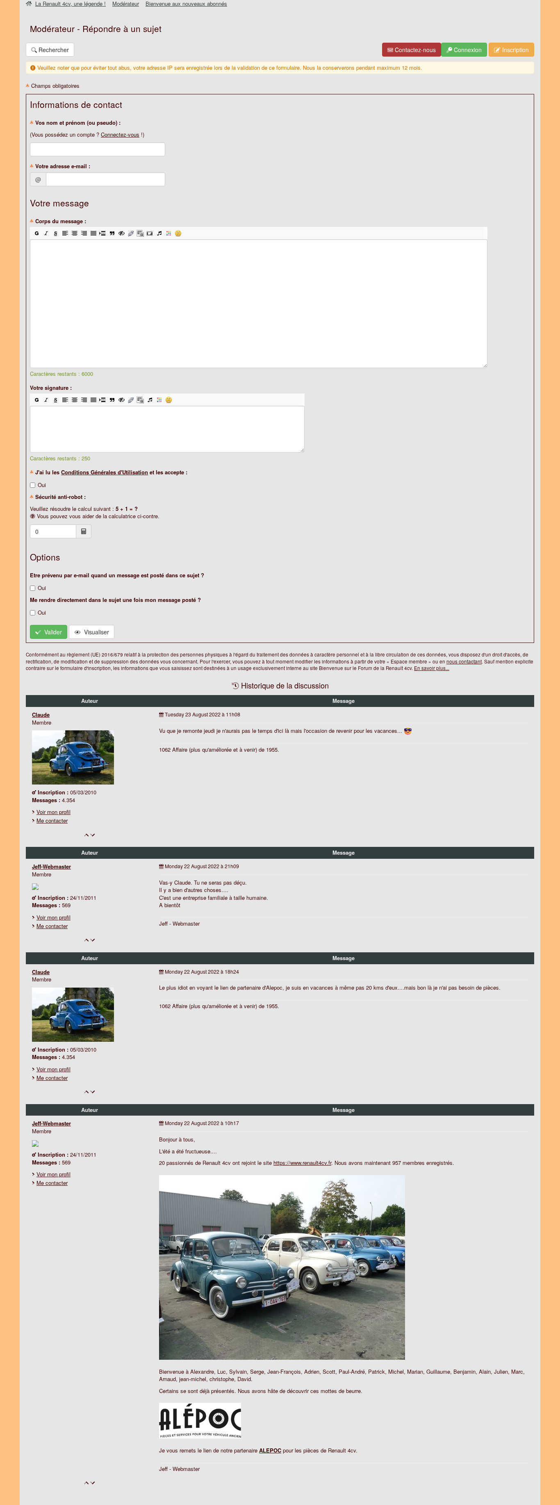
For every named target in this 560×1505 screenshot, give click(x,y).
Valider (51, 632)
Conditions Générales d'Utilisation (104, 472)
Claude (41, 714)
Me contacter (52, 820)
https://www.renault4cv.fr (302, 1162)
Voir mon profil (53, 812)
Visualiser (95, 632)
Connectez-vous (120, 134)
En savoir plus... (431, 668)
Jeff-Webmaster (51, 866)
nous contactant (464, 661)
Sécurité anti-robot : (60, 497)
